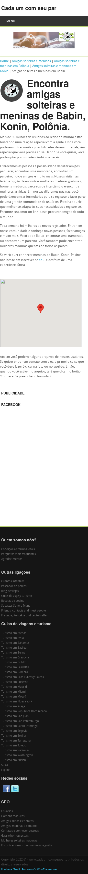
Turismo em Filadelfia (15, 667)
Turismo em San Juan (15, 716)
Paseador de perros (13, 586)
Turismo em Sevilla (13, 735)
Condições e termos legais (18, 549)
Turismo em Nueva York (16, 701)
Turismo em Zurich (13, 760)
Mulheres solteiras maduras (19, 840)
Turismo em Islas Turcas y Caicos (22, 677)
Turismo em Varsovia (15, 750)
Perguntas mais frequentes (18, 554)
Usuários (7, 811)
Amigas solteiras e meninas (31, 61)
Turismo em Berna (13, 652)
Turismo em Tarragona (16, 740)
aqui (42, 260)
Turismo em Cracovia (15, 657)
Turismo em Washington (17, 755)
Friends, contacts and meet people (23, 610)
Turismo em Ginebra (14, 672)
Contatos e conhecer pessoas (20, 831)
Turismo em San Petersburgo (20, 721)
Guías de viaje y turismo (16, 596)
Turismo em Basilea (13, 647)
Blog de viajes (10, 591)
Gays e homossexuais (15, 835)
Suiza (4, 765)
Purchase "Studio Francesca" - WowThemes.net (29, 869)
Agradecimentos (11, 559)
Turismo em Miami (13, 691)
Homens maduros (12, 816)
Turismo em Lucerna (14, 682)
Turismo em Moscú (13, 696)
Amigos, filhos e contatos (17, 821)
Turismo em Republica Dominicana (24, 711)
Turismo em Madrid (14, 687)
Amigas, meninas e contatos (19, 826)
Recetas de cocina (12, 601)
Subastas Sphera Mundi (16, 605)
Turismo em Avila (12, 638)
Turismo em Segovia (14, 731)
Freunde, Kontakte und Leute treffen (24, 615)
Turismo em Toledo (13, 745)
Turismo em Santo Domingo (19, 726)
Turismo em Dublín (13, 662)
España (5, 770)
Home (4, 61)
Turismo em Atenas (13, 633)
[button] (40, 308)
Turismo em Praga (13, 706)
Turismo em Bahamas (15, 643)
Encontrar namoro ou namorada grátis (26, 845)
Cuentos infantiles (12, 581)
